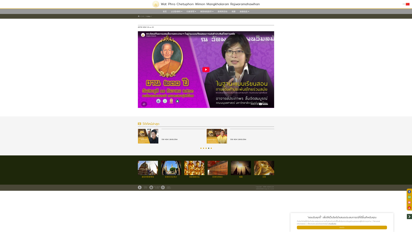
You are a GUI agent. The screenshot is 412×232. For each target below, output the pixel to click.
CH (404, 4)
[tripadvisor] (409, 197)
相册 (234, 11)
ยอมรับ (341, 227)
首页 (165, 11)
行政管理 (190, 11)
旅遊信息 (244, 11)
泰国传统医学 (206, 11)
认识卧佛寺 (176, 11)
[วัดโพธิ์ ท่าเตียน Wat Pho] (409, 191)
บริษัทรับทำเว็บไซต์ (260, 189)
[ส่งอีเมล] (409, 202)
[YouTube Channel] (409, 208)
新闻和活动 (222, 11)
